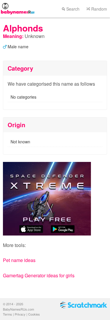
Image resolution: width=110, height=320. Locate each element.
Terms (7, 314)
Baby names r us (17, 8)
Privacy (20, 314)
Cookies (34, 314)
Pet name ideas (19, 260)
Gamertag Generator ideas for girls (39, 275)
